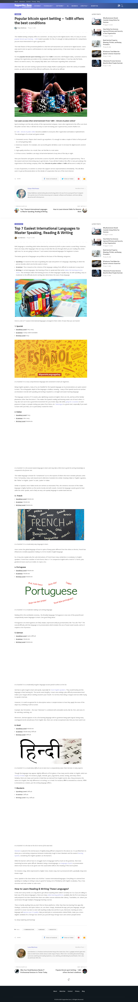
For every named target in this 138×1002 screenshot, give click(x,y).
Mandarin (17, 851)
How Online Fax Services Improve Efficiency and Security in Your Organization (113, 31)
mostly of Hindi (19, 776)
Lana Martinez (21, 237)
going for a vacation (72, 402)
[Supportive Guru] (23, 6)
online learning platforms (55, 895)
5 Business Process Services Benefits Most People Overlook (113, 62)
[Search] (121, 6)
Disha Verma (21, 998)
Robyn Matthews (21, 27)
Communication (29, 929)
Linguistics (52, 929)
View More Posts (79, 188)
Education (19, 224)
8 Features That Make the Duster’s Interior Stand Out (111, 52)
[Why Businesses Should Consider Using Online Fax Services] (96, 21)
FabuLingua (59, 404)
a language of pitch (66, 863)
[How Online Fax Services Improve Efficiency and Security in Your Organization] (96, 32)
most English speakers (58, 690)
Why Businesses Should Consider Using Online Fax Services (111, 20)
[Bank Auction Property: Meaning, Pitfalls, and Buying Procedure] (96, 43)
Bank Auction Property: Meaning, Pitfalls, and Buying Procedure (112, 42)
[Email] (84, 178)
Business (18, 985)
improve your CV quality (30, 912)
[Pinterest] (78, 178)
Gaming (18, 14)
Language (42, 929)
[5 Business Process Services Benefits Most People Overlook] (96, 63)
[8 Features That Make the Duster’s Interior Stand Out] (96, 53)
